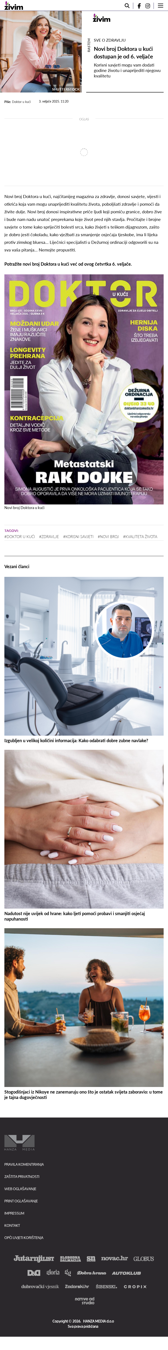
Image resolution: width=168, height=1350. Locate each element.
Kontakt (12, 1225)
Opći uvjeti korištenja (23, 1237)
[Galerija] (41, 51)
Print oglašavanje (21, 1201)
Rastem (88, 45)
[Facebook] (137, 6)
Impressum (14, 1213)
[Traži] (127, 6)
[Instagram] (149, 6)
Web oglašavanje (20, 1188)
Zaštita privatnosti (21, 1176)
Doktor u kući (21, 101)
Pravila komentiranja (24, 1164)
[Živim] (13, 5)
